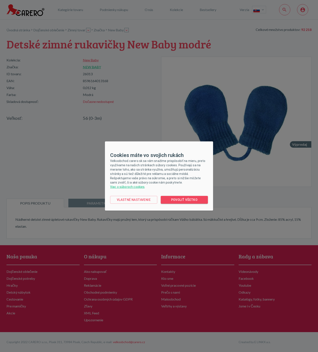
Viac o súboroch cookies (127, 187)
